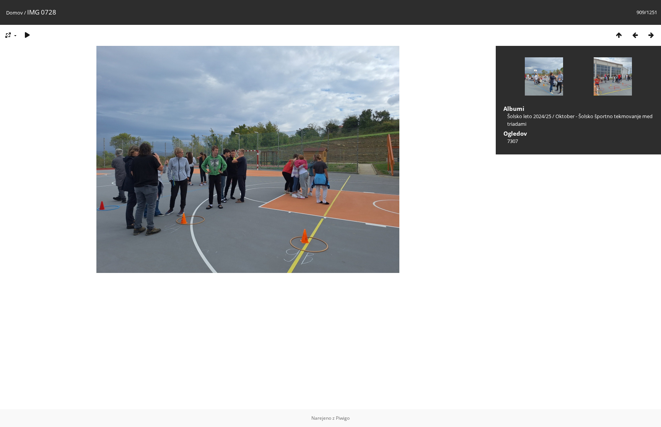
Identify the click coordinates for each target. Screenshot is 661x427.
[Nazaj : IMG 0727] (635, 35)
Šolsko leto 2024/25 (529, 116)
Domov (14, 12)
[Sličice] (619, 35)
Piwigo (343, 418)
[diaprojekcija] (27, 35)
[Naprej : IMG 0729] (651, 35)
